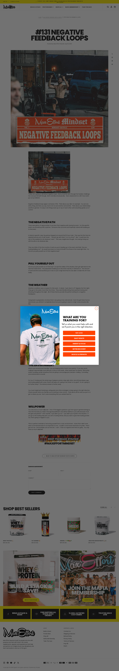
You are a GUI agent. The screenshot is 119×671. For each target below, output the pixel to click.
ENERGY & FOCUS (79, 344)
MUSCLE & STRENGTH (79, 354)
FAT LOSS (79, 333)
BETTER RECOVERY (79, 349)
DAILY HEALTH (79, 338)
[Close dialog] (96, 308)
